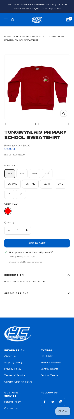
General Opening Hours (18, 381)
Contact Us (11, 408)
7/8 (47, 173)
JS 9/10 (12, 183)
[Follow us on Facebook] (45, 402)
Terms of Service (14, 375)
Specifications (16, 293)
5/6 (34, 173)
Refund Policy (12, 401)
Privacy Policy (12, 369)
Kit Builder (47, 356)
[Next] (68, 124)
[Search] (12, 19)
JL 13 (46, 183)
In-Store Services (51, 362)
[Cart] (68, 19)
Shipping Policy (13, 362)
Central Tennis (49, 375)
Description (14, 275)
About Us (10, 356)
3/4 (22, 173)
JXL (60, 183)
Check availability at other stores (25, 262)
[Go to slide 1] (35, 124)
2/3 (10, 173)
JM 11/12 (30, 183)
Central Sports (49, 369)
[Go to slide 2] (38, 124)
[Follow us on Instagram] (61, 402)
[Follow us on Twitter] (53, 402)
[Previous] (5, 124)
